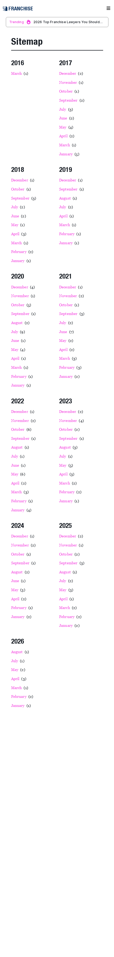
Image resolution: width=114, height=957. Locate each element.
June (68, 118)
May (68, 127)
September (73, 100)
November (73, 82)
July (68, 109)
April (68, 136)
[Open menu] (108, 8)
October (70, 91)
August (70, 198)
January (71, 154)
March (21, 73)
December (72, 73)
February (24, 251)
